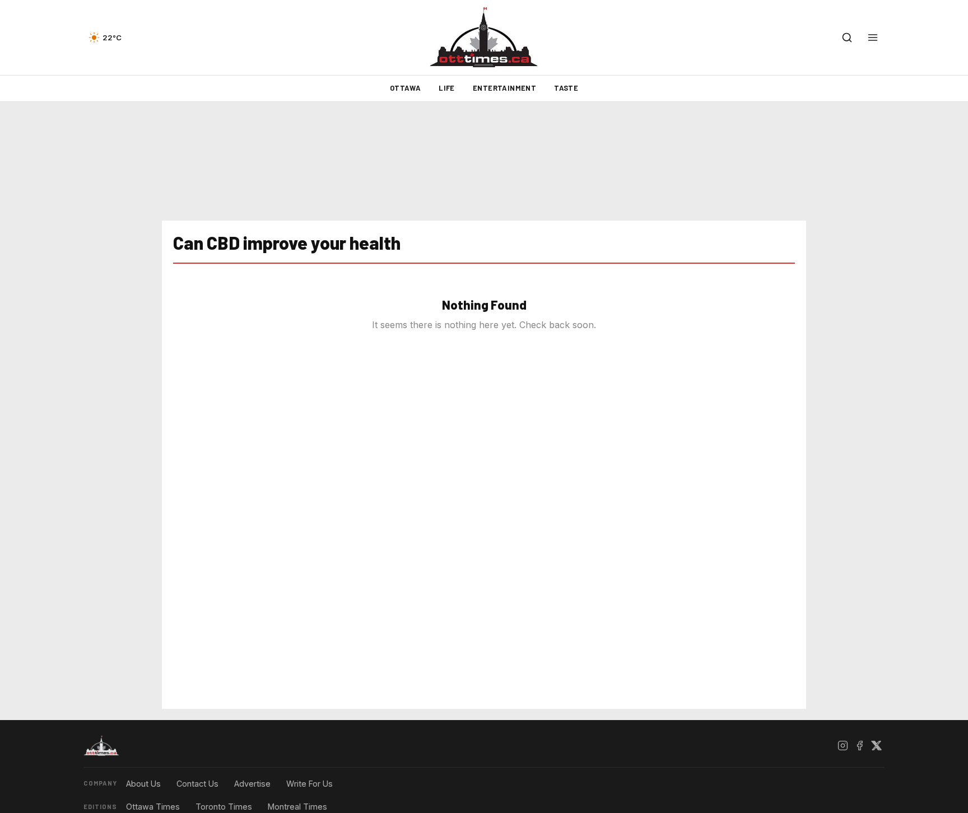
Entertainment (504, 87)
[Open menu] (873, 37)
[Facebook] (859, 745)
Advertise (252, 783)
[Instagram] (842, 745)
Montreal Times (297, 806)
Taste (566, 87)
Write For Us (309, 783)
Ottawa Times (153, 806)
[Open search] (847, 37)
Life (447, 87)
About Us (143, 783)
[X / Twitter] (876, 745)
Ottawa (405, 87)
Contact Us (197, 783)
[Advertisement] (484, 161)
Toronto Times (224, 806)
